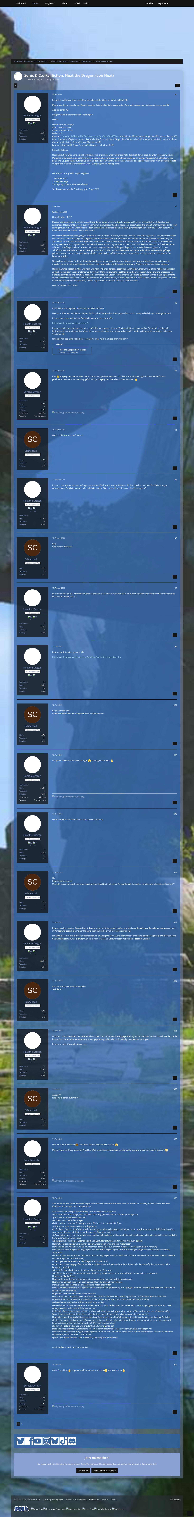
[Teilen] (177, 85)
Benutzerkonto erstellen (105, 1470)
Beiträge (22, 139)
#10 (175, 705)
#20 (175, 1364)
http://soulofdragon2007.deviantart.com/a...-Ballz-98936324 (90, 136)
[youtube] (38, 1440)
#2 (176, 206)
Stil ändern (175, 1499)
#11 (175, 755)
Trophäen (23, 136)
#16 (175, 1030)
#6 (176, 479)
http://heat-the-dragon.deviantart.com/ (70, 323)
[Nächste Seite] (23, 85)
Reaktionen (23, 130)
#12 (175, 814)
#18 (175, 1139)
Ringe (21, 133)
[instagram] (46, 1440)
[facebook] (29, 1440)
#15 (175, 981)
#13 (175, 872)
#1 (176, 94)
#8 (176, 588)
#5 (176, 429)
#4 (176, 370)
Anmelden (149, 3)
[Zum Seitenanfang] (190, 1513)
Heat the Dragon (34, 79)
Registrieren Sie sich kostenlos (101, 1464)
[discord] (72, 1440)
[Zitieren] (175, 195)
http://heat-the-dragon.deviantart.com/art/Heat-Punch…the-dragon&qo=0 (85, 657)
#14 (175, 922)
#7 (176, 538)
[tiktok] (63, 1440)
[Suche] (175, 3)
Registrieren (163, 3)
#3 (176, 302)
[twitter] (21, 1440)
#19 (175, 1198)
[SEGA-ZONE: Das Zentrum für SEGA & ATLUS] (97, 24)
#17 (175, 1089)
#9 (176, 646)
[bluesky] (55, 1440)
